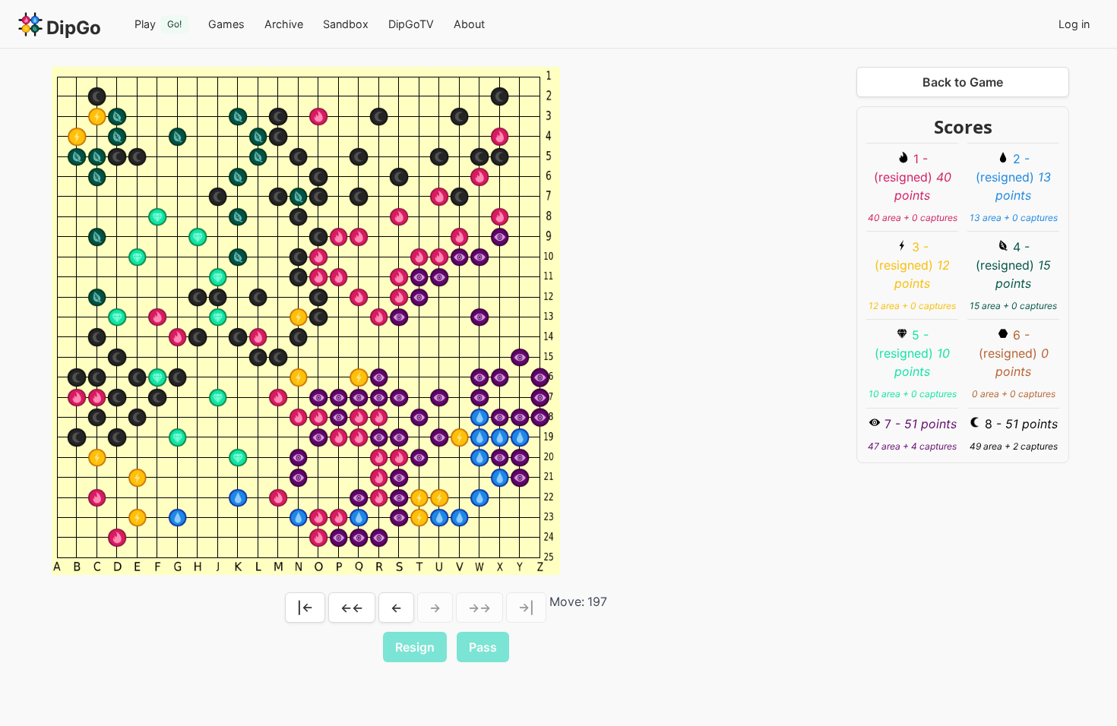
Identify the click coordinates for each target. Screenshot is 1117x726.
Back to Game (962, 82)
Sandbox (346, 23)
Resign (415, 647)
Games (226, 23)
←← (351, 607)
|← (305, 607)
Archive (283, 23)
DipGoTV (411, 23)
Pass (483, 647)
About (469, 23)
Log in (1074, 23)
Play (158, 23)
